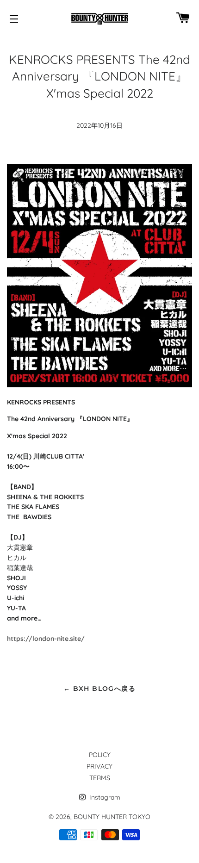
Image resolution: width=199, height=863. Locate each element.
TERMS (99, 778)
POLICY (100, 755)
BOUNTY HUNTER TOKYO (112, 817)
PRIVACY (99, 766)
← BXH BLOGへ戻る (99, 688)
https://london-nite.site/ (46, 638)
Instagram (103, 797)
